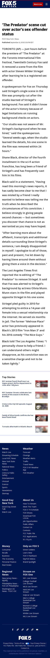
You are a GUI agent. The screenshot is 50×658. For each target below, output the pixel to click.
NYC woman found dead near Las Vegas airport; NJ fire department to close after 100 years (16, 383)
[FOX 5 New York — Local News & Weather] (9, 4)
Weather (28, 448)
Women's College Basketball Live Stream (30, 607)
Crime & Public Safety (8, 474)
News (17, 39)
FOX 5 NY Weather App (30, 468)
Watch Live (38, 4)
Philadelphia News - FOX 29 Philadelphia (10, 584)
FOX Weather (28, 473)
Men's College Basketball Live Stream (29, 600)
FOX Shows (27, 513)
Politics (5, 470)
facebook (13, 630)
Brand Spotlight (29, 562)
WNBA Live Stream (31, 613)
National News (8, 467)
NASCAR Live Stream (28, 590)
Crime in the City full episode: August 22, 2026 (17, 405)
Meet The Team (29, 506)
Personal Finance (9, 562)
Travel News (28, 464)
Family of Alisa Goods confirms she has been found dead (17, 416)
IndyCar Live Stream (31, 595)
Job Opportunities (30, 521)
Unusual (5, 481)
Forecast (26, 452)
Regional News (7, 573)
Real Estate (6, 565)
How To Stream (29, 503)
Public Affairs (28, 524)
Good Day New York (7, 501)
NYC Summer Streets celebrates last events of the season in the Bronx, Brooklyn (16, 394)
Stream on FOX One (29, 573)
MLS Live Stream (30, 616)
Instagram (18, 630)
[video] (41, 383)
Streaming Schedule (10, 455)
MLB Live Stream (30, 586)
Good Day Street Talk (9, 507)
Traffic (25, 461)
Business (5, 556)
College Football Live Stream (29, 582)
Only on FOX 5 (31, 546)
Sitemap (5, 493)
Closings (26, 455)
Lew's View (27, 553)
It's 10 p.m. (27, 539)
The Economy (8, 559)
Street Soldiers (29, 549)
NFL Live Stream (30, 578)
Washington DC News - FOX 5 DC (9, 590)
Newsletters (7, 490)
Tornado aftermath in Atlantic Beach (17, 426)
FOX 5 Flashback (30, 556)
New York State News (8, 462)
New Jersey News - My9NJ (10, 579)
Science (5, 484)
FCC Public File (29, 533)
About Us (28, 500)
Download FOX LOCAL (29, 517)
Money (6, 546)
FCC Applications (30, 536)
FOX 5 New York (8, 39)
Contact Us (27, 527)
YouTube (27, 630)
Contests (26, 530)
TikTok (23, 630)
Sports (4, 487)
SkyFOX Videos (29, 559)
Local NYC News (9, 458)
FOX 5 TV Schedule (31, 510)
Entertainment (8, 478)
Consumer (6, 549)
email (37, 630)
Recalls (5, 553)
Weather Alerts (29, 458)
